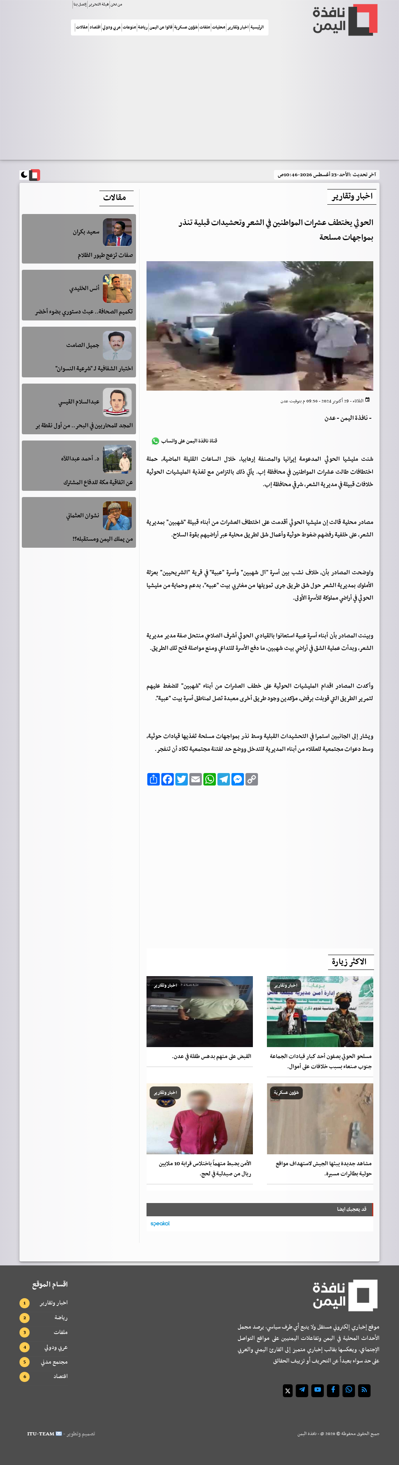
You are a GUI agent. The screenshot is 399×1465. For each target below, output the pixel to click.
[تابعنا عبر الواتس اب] (349, 1390)
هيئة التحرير (98, 4)
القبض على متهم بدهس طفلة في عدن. (211, 1057)
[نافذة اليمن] (344, 20)
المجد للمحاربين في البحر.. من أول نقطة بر (84, 426)
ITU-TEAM (40, 1434)
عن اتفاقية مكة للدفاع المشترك (98, 483)
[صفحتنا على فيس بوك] (333, 1390)
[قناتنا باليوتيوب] (317, 1390)
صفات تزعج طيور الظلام (105, 255)
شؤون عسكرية (186, 27)
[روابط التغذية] (364, 1390)
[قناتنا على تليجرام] (302, 1390)
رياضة (143, 27)
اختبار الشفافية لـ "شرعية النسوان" (94, 369)
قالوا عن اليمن (161, 27)
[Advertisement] (199, 101)
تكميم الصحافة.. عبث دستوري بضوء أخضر (84, 312)
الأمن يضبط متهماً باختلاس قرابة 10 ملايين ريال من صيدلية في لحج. (205, 1169)
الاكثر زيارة (349, 962)
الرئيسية (257, 27)
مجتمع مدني (54, 1362)
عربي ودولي (111, 27)
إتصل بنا (80, 4)
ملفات (205, 27)
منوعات (129, 27)
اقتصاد (95, 27)
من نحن (116, 4)
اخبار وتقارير (238, 27)
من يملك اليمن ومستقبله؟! (102, 539)
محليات (218, 27)
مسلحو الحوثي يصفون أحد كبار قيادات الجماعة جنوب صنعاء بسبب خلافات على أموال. (321, 1062)
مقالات (82, 27)
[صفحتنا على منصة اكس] (288, 1390)
